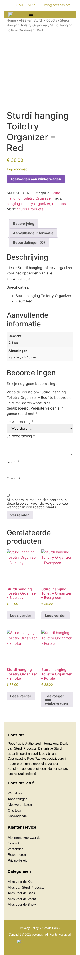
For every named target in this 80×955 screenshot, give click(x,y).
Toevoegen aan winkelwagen (35, 179)
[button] (30, 14)
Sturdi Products (30, 209)
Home (11, 20)
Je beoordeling (21, 436)
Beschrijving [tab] (23, 223)
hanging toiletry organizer (28, 203)
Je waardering (20, 421)
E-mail (13, 479)
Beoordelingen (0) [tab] (29, 242)
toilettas (59, 203)
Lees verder (20, 615)
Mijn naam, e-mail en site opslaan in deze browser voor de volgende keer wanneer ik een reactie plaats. (38, 503)
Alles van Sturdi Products (38, 20)
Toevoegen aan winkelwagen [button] (56, 699)
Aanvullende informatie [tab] (33, 233)
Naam (13, 461)
